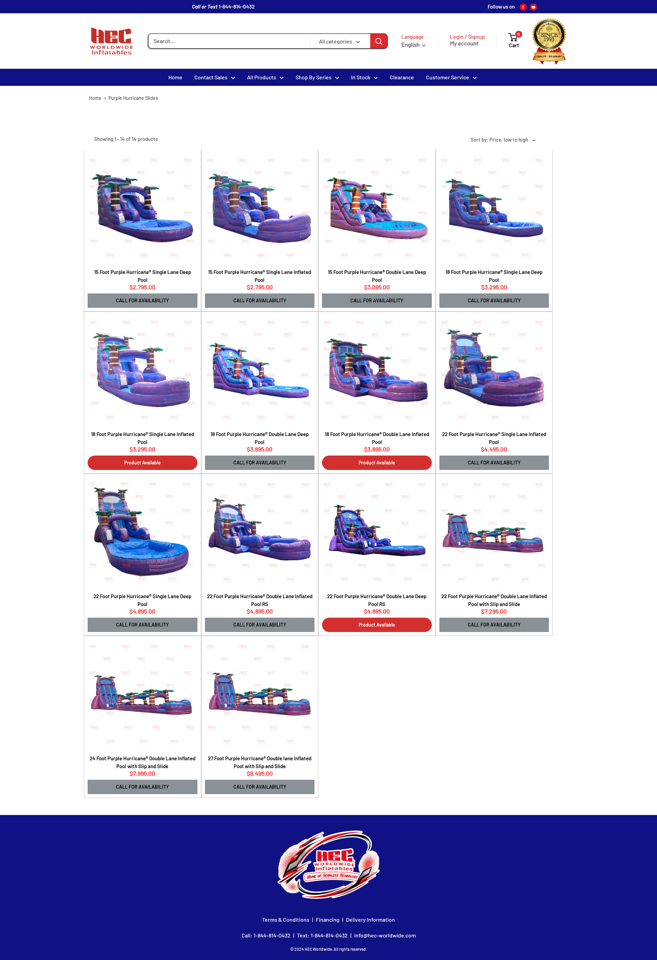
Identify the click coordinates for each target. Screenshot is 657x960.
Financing (327, 919)
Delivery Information (370, 919)
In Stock (360, 77)
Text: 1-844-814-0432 (322, 935)
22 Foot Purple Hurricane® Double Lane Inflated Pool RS (259, 600)
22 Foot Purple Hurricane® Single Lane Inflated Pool (494, 438)
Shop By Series (314, 77)
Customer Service (447, 77)
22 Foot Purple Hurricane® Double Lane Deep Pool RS (376, 600)
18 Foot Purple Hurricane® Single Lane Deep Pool (494, 276)
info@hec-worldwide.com (385, 935)
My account (464, 43)
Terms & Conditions (285, 919)
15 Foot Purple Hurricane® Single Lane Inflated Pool (259, 276)
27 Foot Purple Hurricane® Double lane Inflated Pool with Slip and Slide (259, 762)
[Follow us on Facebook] (523, 6)
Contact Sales (211, 77)
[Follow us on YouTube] (533, 6)
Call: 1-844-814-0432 (266, 935)
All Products (261, 77)
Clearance (402, 77)
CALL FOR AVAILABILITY (142, 300)
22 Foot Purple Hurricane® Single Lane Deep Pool (142, 600)
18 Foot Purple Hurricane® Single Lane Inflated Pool (142, 438)
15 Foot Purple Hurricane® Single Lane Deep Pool (142, 276)
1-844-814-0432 (237, 6)
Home (175, 77)
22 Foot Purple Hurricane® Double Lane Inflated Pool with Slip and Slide (494, 600)
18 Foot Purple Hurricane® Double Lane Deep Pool (259, 438)
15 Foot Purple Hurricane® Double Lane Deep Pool (377, 276)
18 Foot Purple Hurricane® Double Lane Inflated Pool (377, 438)
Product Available (142, 462)
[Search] (378, 41)
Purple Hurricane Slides (133, 98)
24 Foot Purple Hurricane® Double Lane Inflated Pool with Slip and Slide (142, 762)
